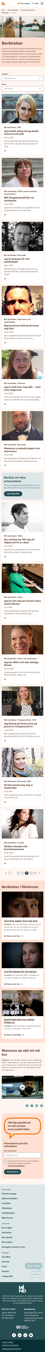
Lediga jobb (7, 1276)
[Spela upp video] (22, 1087)
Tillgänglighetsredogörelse (11, 1349)
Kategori (5, 74)
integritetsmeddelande (16, 1166)
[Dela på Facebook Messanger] (32, 1105)
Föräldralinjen (8, 1213)
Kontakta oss (29, 1309)
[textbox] (13, 78)
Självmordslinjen (10, 1198)
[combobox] (22, 78)
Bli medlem (7, 1242)
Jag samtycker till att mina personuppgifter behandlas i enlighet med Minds (23, 1163)
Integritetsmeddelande (10, 1345)
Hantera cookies (7, 1342)
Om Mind (6, 1257)
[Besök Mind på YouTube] (31, 1335)
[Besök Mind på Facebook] (14, 1335)
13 (31, 873)
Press (4, 1267)
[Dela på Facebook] (41, 1105)
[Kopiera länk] (27, 1105)
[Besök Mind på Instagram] (25, 1335)
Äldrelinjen (7, 1208)
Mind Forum (7, 1218)
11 (22, 873)
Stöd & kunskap (9, 1194)
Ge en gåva (7, 1228)
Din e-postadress (10, 1151)
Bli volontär (7, 1237)
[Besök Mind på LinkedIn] (20, 1335)
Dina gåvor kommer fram (13, 1247)
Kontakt (5, 1271)
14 (35, 873)
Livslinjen (6, 1203)
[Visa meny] (42, 3)
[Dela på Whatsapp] (36, 1105)
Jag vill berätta (13, 494)
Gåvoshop (6, 1233)
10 (18, 873)
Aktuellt (5, 1262)
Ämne (4, 84)
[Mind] (3, 3)
